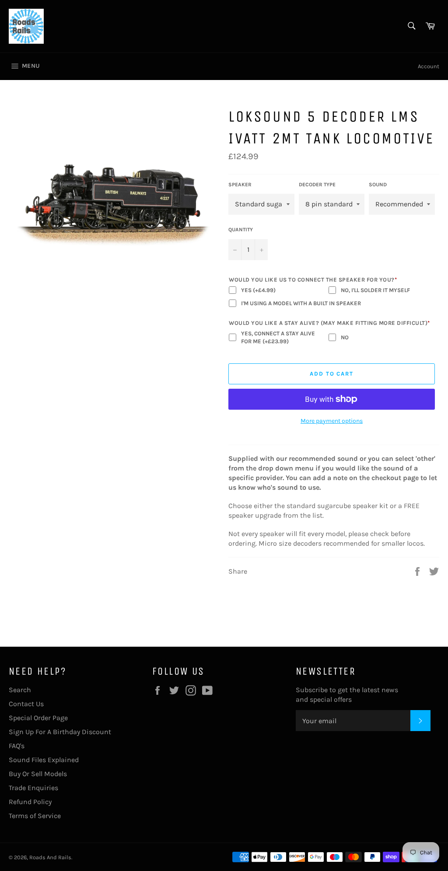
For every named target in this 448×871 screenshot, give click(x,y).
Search (20, 690)
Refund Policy (30, 802)
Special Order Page (38, 718)
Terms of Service (35, 816)
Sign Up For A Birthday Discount (60, 732)
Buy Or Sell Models (38, 774)
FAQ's (16, 746)
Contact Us (26, 704)
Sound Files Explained (44, 760)
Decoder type (317, 184)
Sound (378, 184)
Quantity (240, 229)
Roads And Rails (50, 857)
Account (428, 66)
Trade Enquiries (33, 788)
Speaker (240, 184)
